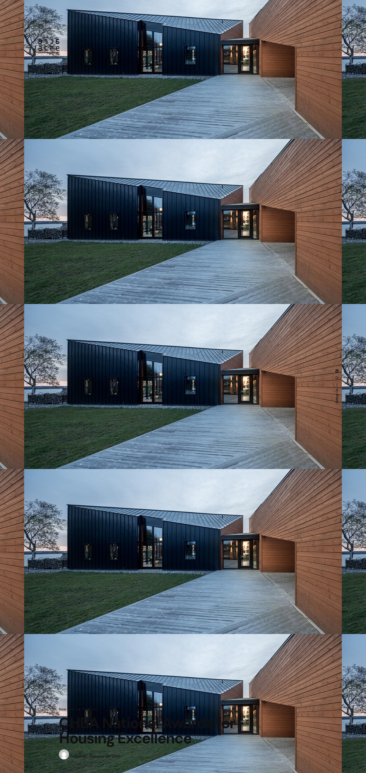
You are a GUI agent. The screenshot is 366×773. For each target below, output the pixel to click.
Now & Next (68, 709)
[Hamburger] (29, 46)
